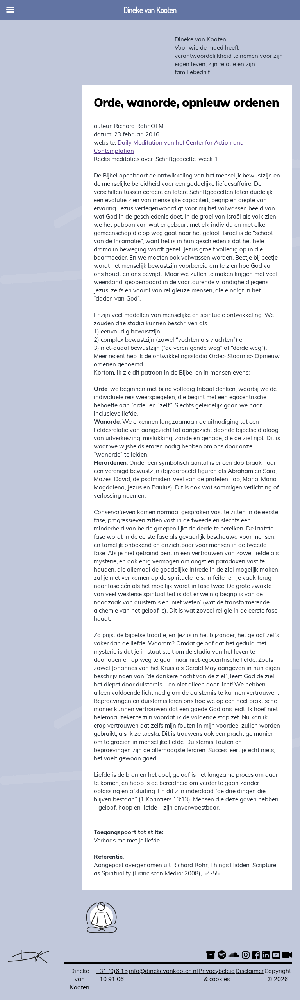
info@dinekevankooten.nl (163, 972)
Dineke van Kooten (200, 40)
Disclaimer (250, 972)
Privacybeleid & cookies (216, 976)
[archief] (210, 956)
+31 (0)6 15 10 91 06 (112, 976)
